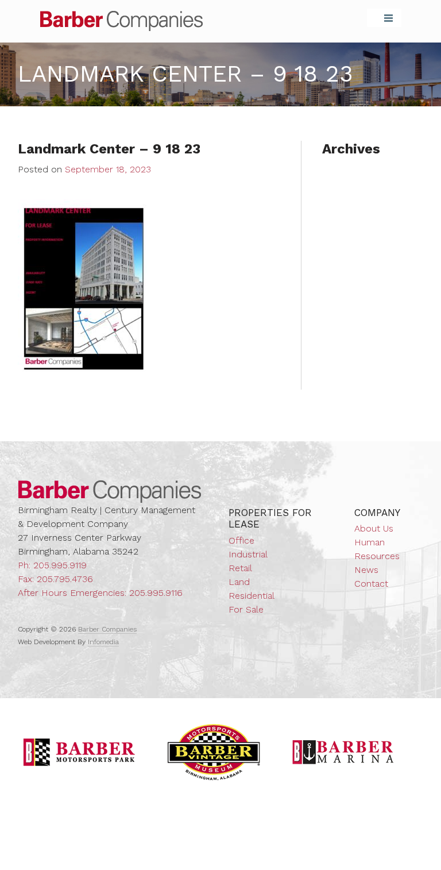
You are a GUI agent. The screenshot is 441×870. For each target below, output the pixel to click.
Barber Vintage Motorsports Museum (214, 752)
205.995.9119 (60, 565)
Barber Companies (121, 21)
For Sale (246, 609)
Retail (240, 568)
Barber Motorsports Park (79, 752)
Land (239, 581)
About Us (373, 528)
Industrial (248, 554)
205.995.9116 (156, 592)
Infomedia (103, 642)
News (366, 569)
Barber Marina (343, 752)
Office (241, 540)
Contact (371, 583)
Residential (251, 595)
